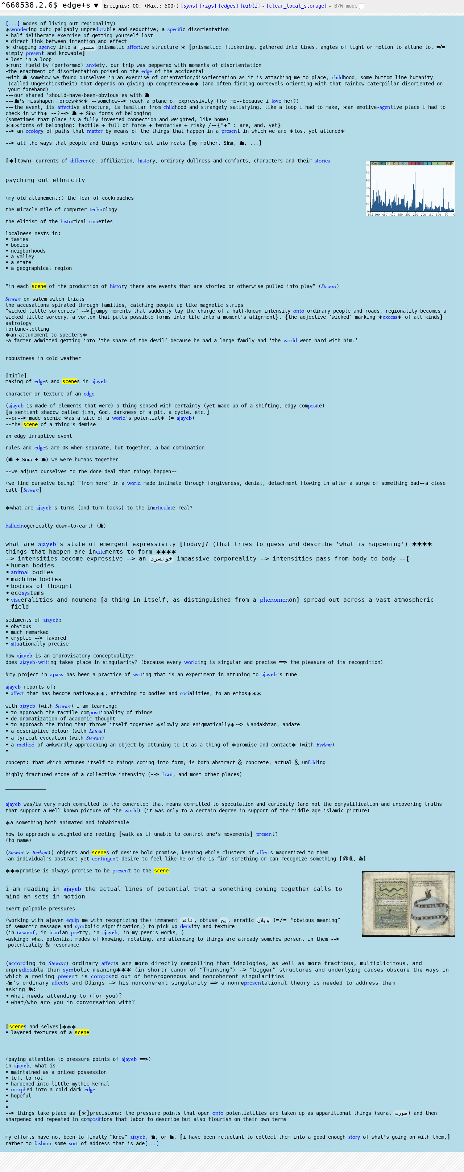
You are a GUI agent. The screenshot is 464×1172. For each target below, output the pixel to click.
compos (101, 976)
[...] (12, 23)
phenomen (274, 600)
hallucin (14, 526)
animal (20, 572)
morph (18, 1090)
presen (33, 53)
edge (146, 72)
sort (73, 1144)
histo (143, 161)
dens (185, 927)
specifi (174, 30)
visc (16, 600)
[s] (189, 6)
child (337, 78)
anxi (91, 65)
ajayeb (99, 382)
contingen (104, 859)
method (25, 745)
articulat (162, 508)
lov (275, 101)
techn (96, 210)
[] (250, 6)
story (354, 1137)
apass (56, 675)
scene (39, 286)
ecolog (33, 131)
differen (79, 161)
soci (93, 222)
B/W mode (345, 6)
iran (54, 933)
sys (26, 593)
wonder (19, 30)
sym (79, 927)
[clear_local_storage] (296, 6)
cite (100, 552)
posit (313, 406)
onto (298, 311)
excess (390, 317)
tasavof (26, 933)
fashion (42, 1144)
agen (44, 47)
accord (17, 963)
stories (322, 161)
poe (75, 933)
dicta (101, 30)
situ (15, 644)
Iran (167, 775)
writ (42, 662)
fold (312, 763)
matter (95, 131)
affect (133, 47)
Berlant (324, 744)
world (290, 341)
